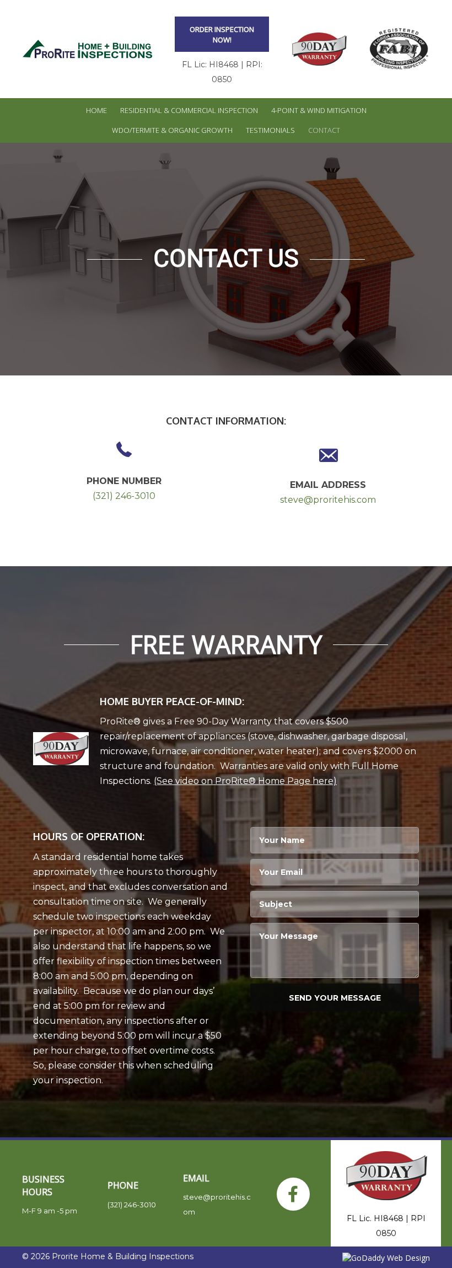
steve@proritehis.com (328, 500)
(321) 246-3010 (124, 496)
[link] (96, 111)
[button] (222, 34)
